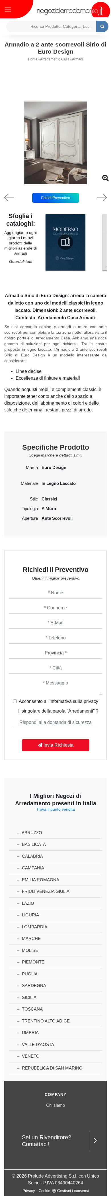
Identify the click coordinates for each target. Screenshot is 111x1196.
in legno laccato (59, 483)
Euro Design (54, 467)
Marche (31, 938)
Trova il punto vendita (55, 809)
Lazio (27, 903)
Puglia (29, 973)
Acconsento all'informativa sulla (58, 701)
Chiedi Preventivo (55, 198)
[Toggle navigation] (8, 9)
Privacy (28, 1191)
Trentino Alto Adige (45, 1020)
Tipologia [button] (30, 508)
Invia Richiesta (57, 745)
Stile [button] (34, 499)
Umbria (30, 1032)
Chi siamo (55, 1105)
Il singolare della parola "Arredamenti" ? (58, 711)
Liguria (30, 914)
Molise (29, 950)
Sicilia (28, 997)
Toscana (32, 1009)
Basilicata (33, 844)
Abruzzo (31, 832)
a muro (49, 508)
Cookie (44, 1191)
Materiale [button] (29, 483)
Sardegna (33, 985)
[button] (51, 180)
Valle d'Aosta (37, 1044)
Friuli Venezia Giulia (45, 891)
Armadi (77, 59)
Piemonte (32, 962)
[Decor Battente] (97, 198)
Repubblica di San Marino (52, 1068)
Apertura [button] (30, 518)
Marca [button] (32, 467)
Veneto (30, 1056)
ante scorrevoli (57, 518)
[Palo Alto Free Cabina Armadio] (14, 198)
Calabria (32, 856)
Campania (32, 867)
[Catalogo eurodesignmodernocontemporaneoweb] (65, 242)
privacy (91, 701)
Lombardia (34, 926)
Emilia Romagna (40, 879)
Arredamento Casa (54, 59)
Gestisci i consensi (73, 1191)
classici (49, 499)
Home (33, 59)
